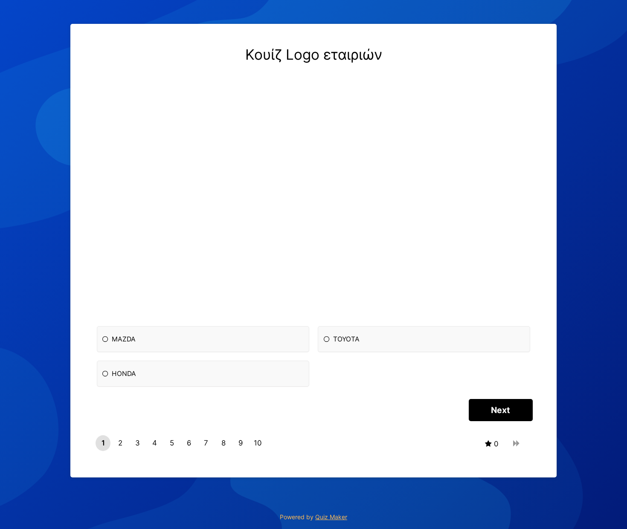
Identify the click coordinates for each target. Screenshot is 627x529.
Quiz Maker (331, 516)
